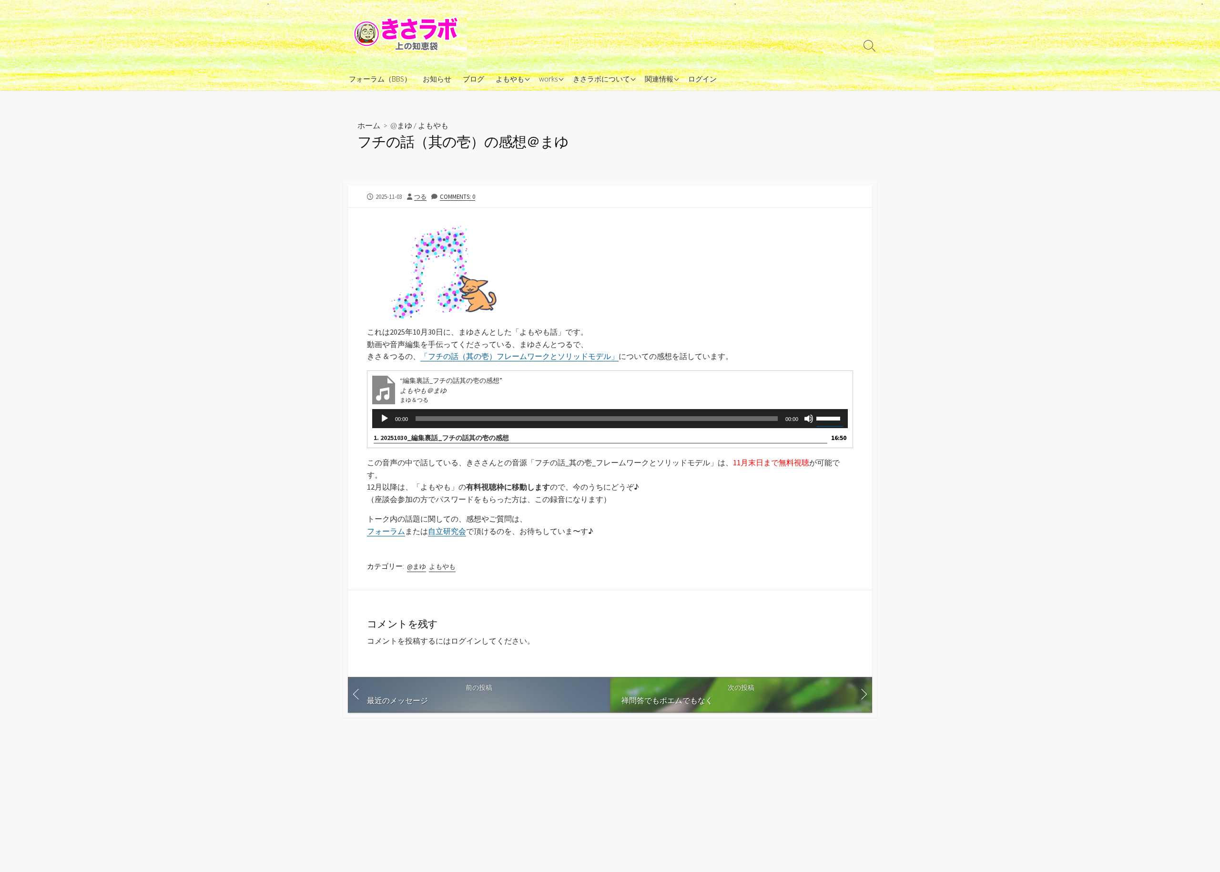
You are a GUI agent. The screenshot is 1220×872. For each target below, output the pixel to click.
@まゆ (401, 125)
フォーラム (386, 531)
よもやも (510, 78)
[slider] (829, 417)
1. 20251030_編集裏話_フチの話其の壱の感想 (441, 437)
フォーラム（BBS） (380, 78)
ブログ (473, 78)
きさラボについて (601, 78)
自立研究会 (447, 531)
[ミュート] (808, 418)
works (548, 78)
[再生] (384, 418)
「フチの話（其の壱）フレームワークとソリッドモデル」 (519, 356)
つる (420, 196)
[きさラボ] (407, 33)
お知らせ (437, 78)
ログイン (702, 78)
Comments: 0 (457, 196)
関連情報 (659, 78)
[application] (610, 418)
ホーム (368, 125)
